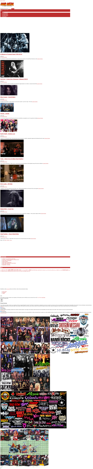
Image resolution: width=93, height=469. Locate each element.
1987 (7, 269)
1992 (20, 269)
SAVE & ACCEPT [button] (3, 313)
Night (3, 271)
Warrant (27, 271)
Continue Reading (40, 58)
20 (8, 240)
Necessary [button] (2, 306)
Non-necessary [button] (2, 310)
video (25, 271)
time (23, 271)
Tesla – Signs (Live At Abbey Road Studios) (11, 159)
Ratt (10, 271)
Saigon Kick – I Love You (6, 209)
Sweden (17, 271)
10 (7, 240)
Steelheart (14, 271)
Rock (12, 271)
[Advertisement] (35, 24)
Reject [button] (41, 297)
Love (66, 270)
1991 (17, 270)
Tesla (19, 271)
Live (64, 270)
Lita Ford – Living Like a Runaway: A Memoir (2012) (14, 79)
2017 (30, 269)
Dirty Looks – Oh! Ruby (6, 184)
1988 (9, 269)
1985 (3, 269)
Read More (43, 297)
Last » (11, 240)
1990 (15, 269)
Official (9, 271)
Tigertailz (21, 271)
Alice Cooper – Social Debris (7, 97)
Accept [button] (38, 297)
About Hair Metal (4, 57)
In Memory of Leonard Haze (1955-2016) (11, 54)
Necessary (3, 307)
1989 (11, 270)
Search (1, 8)
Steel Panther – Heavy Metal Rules (9, 234)
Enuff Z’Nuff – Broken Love (7, 133)
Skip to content (2, 0)
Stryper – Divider (4, 113)
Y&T (29, 271)
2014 (27, 269)
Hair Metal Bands (4, 136)
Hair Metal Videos (4, 116)
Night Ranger (6, 271)
